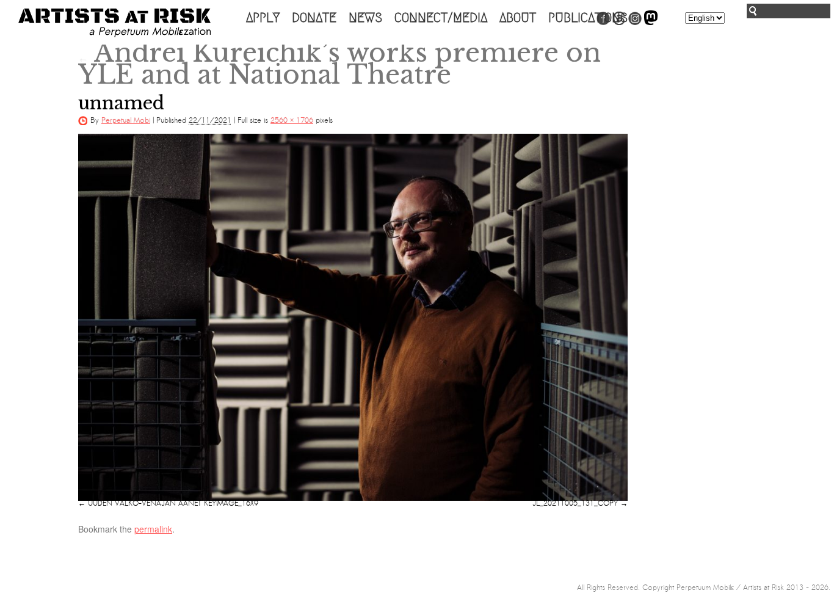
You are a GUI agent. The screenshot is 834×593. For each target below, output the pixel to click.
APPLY (263, 17)
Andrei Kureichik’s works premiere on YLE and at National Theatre (339, 63)
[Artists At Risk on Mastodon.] (651, 22)
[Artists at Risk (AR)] (114, 23)
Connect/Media (440, 17)
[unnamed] (353, 317)
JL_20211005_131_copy (575, 503)
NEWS (365, 17)
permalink (153, 529)
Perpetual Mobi (125, 120)
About (517, 17)
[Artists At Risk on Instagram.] (635, 22)
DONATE (314, 17)
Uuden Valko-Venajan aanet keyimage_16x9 (173, 503)
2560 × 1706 (291, 120)
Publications (588, 17)
